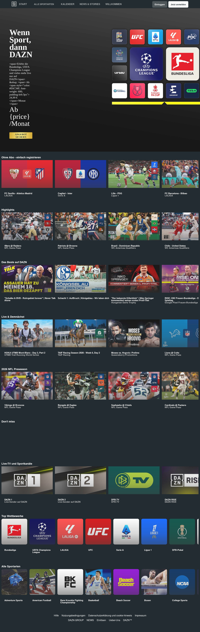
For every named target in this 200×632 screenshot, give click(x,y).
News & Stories (90, 4)
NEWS (90, 620)
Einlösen (101, 620)
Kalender (67, 4)
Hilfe (56, 615)
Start (23, 4)
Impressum (140, 615)
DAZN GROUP (76, 620)
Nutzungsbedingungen (73, 615)
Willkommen (113, 4)
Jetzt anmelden (178, 4)
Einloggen (160, 4)
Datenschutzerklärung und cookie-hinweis (110, 615)
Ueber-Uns (114, 620)
